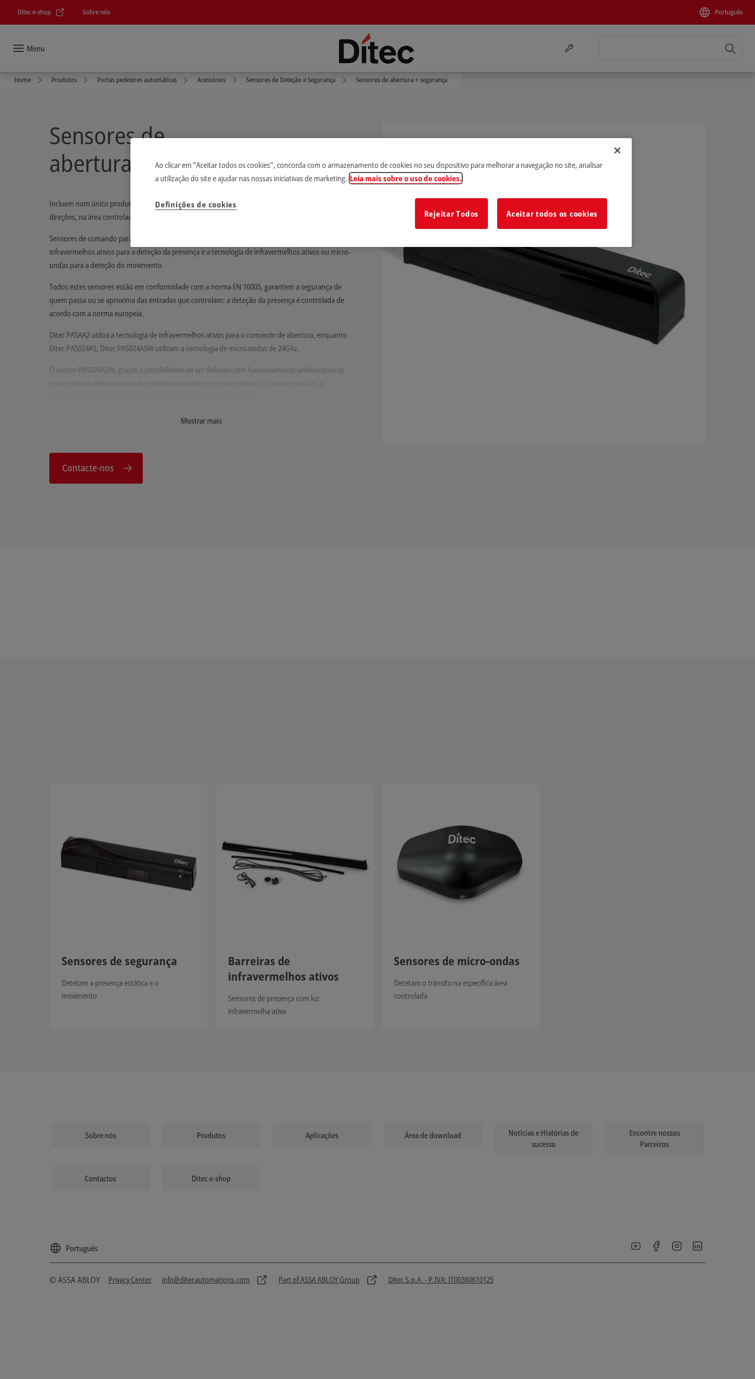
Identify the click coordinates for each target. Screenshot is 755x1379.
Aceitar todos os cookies (552, 213)
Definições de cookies (196, 204)
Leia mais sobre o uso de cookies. (406, 178)
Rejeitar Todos (451, 213)
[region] (381, 192)
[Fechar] (617, 150)
